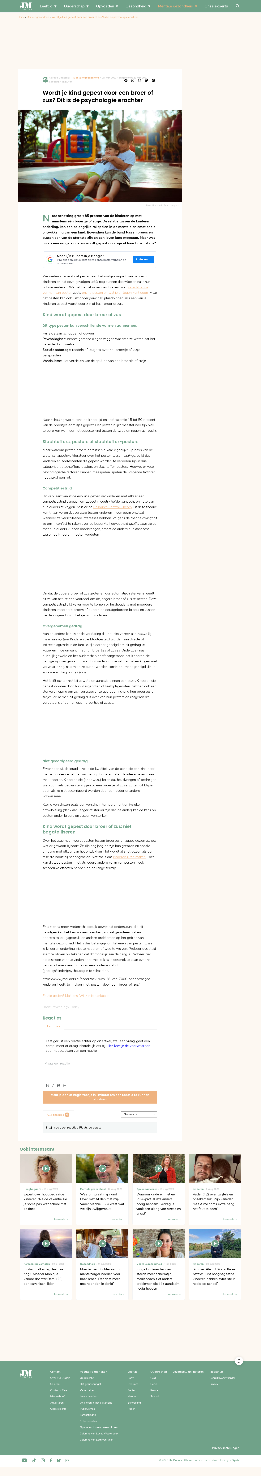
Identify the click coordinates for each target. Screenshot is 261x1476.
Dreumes (133, 1384)
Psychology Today (65, 1007)
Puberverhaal (87, 1409)
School (154, 1396)
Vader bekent (88, 1390)
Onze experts (216, 6)
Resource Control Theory (112, 507)
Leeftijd (46, 6)
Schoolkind (134, 1403)
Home (21, 17)
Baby (131, 1378)
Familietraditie (88, 1415)
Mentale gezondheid (175, 6)
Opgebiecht (87, 1378)
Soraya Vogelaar (59, 77)
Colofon (55, 1384)
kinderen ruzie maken (129, 857)
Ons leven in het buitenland (96, 1403)
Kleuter (132, 1396)
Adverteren (57, 1403)
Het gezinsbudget (90, 1384)
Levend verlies (88, 1396)
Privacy (213, 1384)
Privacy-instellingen (225, 1448)
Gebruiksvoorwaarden (222, 1378)
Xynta (235, 1460)
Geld (153, 1378)
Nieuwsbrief (57, 1396)
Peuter (131, 1390)
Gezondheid (136, 6)
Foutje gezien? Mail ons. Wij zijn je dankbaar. (76, 995)
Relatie (154, 1390)
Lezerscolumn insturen (188, 1372)
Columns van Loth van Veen (96, 1440)
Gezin (153, 1384)
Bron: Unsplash (172, 205)
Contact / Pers (58, 1390)
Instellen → (143, 259)
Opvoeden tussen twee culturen (99, 1427)
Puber (131, 1409)
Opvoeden (105, 6)
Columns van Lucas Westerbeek (99, 1433)
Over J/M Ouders (60, 1378)
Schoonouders (88, 1421)
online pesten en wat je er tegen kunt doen (115, 292)
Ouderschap (74, 6)
